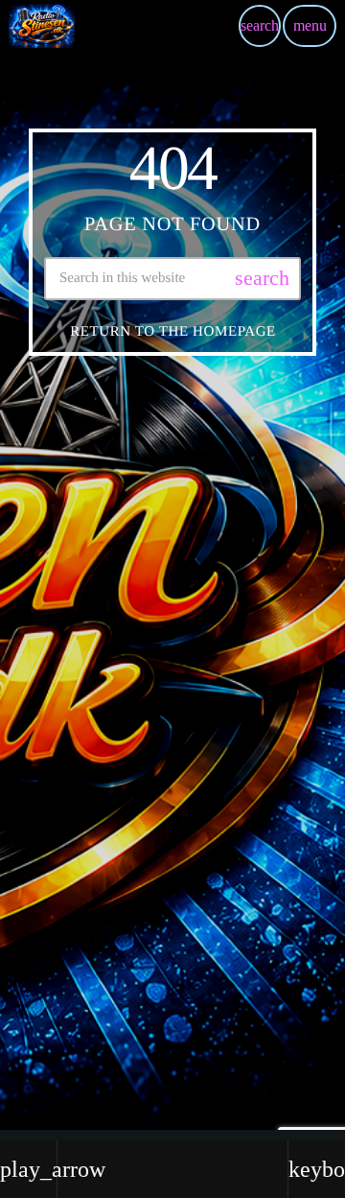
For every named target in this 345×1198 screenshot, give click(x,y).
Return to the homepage (173, 332)
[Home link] (42, 26)
